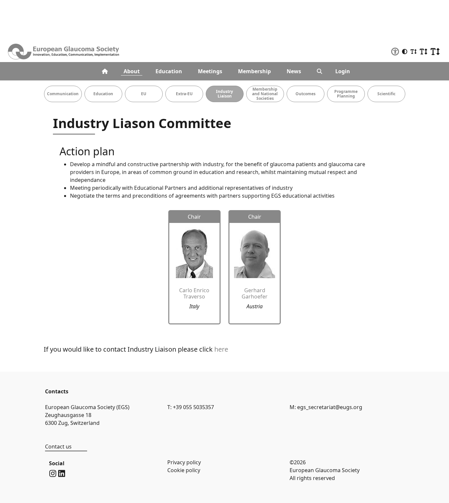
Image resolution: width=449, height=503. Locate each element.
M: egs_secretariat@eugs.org (326, 407)
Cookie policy (183, 470)
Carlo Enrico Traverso (194, 293)
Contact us (58, 446)
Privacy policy (184, 462)
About (132, 71)
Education (168, 71)
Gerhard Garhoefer (255, 293)
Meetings (210, 71)
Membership (254, 71)
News (294, 71)
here (221, 349)
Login (342, 71)
